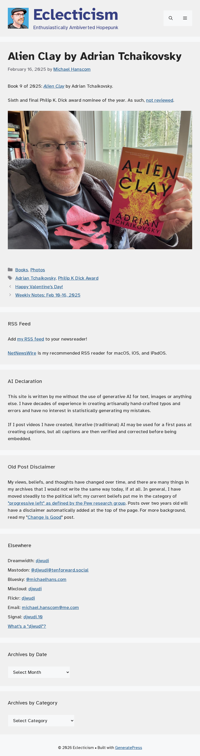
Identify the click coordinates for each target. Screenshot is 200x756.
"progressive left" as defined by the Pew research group (67, 503)
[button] (171, 18)
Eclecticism (75, 14)
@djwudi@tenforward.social (60, 570)
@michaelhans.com (46, 579)
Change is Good (44, 517)
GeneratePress (128, 747)
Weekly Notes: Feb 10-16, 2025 (47, 295)
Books (21, 270)
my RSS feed (30, 339)
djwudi (42, 560)
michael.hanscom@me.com (50, 607)
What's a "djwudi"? (27, 626)
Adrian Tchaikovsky (35, 278)
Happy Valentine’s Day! (39, 287)
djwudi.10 (33, 617)
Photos (37, 270)
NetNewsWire (22, 353)
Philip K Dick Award (78, 278)
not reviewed (159, 100)
